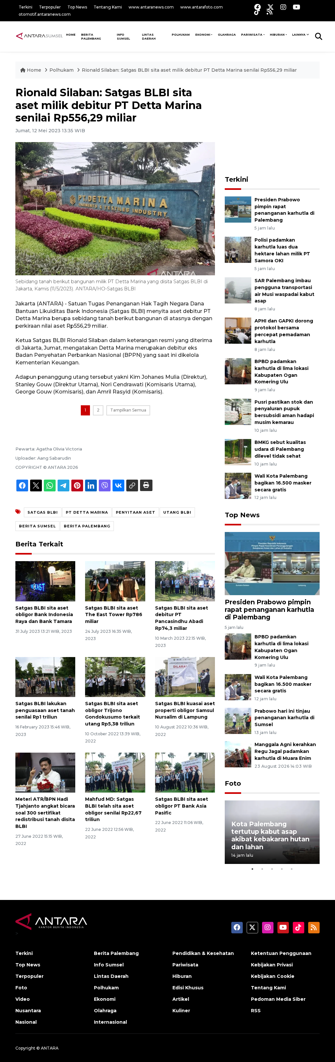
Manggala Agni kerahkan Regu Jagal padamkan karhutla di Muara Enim (285, 751)
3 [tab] (272, 869)
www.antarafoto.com (201, 7)
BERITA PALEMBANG (87, 526)
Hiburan (277, 34)
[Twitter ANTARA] (270, 7)
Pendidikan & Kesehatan (203, 953)
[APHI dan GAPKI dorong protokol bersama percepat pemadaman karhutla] (238, 330)
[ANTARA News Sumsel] (39, 36)
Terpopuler (50, 7)
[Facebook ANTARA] (257, 7)
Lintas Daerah (149, 36)
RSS (256, 1011)
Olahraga (227, 34)
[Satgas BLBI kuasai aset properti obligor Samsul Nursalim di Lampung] (185, 676)
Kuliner (181, 1011)
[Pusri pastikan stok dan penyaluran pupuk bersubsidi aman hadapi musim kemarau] (238, 411)
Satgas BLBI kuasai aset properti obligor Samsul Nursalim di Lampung (185, 710)
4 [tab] (282, 869)
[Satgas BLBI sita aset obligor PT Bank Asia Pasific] (185, 772)
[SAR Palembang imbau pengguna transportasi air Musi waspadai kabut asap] (238, 290)
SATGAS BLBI (42, 512)
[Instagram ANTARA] (283, 7)
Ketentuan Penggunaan (281, 953)
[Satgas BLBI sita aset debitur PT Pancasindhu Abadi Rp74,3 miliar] (185, 581)
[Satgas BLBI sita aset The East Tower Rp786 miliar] (115, 581)
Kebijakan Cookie (272, 976)
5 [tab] (292, 869)
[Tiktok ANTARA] (257, 12)
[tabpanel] (272, 832)
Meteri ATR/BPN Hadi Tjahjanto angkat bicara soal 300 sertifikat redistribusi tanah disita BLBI (45, 812)
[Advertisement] (274, 127)
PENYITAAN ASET (135, 512)
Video (22, 999)
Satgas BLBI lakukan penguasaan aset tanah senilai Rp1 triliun (45, 710)
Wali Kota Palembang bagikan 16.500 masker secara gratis (283, 483)
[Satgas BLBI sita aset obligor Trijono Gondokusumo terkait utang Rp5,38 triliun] (115, 676)
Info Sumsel (123, 36)
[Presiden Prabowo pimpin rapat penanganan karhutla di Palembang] (238, 209)
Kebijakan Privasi (272, 965)
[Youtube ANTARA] (296, 7)
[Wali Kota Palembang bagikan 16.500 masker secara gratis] (238, 485)
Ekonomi (202, 34)
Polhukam (181, 34)
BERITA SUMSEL (37, 526)
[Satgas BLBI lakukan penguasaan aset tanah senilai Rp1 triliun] (45, 676)
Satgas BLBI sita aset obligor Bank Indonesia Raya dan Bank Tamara (44, 615)
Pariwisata (251, 34)
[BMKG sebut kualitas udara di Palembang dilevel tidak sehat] (238, 452)
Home (34, 70)
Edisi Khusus (187, 988)
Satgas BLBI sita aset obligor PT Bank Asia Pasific (181, 806)
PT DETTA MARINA (87, 512)
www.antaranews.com (151, 7)
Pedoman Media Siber (278, 999)
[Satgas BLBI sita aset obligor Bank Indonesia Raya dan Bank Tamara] (45, 581)
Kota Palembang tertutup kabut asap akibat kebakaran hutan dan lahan (270, 835)
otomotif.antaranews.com (45, 14)
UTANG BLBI (177, 512)
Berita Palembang (91, 36)
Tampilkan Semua (128, 410)
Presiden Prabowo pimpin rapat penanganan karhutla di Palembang (269, 609)
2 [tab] (262, 869)
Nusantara (28, 1011)
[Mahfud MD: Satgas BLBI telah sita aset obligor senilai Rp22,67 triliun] (115, 772)
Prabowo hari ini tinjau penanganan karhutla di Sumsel (284, 718)
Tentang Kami (108, 7)
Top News (77, 7)
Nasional (26, 1022)
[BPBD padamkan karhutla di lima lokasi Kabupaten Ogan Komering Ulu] (238, 371)
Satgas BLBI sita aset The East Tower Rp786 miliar (113, 615)
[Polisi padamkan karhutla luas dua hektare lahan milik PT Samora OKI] (238, 250)
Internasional (110, 1022)
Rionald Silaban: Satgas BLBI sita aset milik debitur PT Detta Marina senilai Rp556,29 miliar (189, 70)
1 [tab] (252, 869)
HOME (71, 34)
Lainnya (299, 34)
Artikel (180, 999)
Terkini (25, 7)
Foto (233, 783)
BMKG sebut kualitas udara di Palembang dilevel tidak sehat (280, 449)
